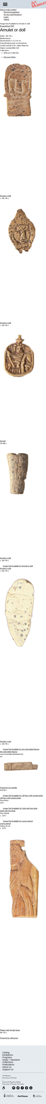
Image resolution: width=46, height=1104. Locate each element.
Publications (8, 1064)
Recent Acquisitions (12, 12)
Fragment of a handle (8, 788)
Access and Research (13, 14)
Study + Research (11, 1060)
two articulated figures (8, 752)
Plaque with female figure (10, 1030)
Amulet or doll (5, 196)
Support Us (7, 1069)
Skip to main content (8, 10)
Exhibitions (7, 1055)
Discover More (10, 57)
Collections (7, 1062)
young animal (5, 823)
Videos (6, 19)
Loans (6, 17)
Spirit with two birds (7, 811)
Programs (7, 1057)
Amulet (3, 441)
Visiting (5, 1052)
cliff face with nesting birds (10, 798)
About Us (6, 1067)
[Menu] (5, 5)
